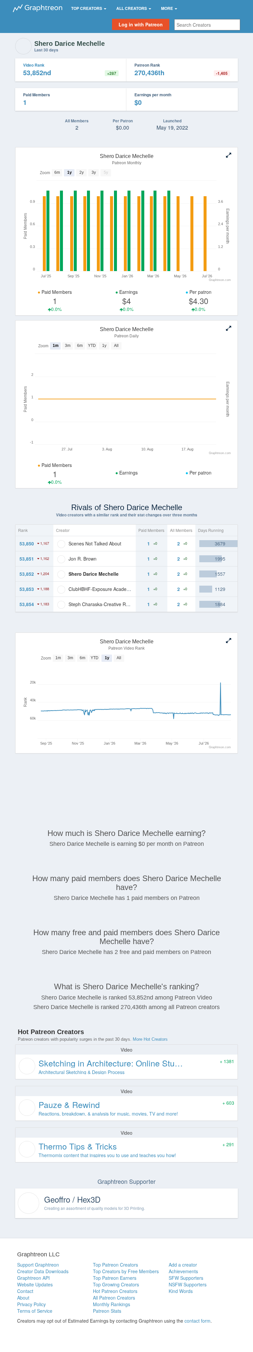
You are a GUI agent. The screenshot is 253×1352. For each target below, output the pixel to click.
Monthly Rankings (111, 1304)
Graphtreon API (33, 1278)
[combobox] (207, 24)
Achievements (183, 1271)
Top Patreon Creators (115, 1264)
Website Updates (35, 1284)
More (167, 8)
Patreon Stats (107, 1310)
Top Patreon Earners (114, 1278)
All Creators (132, 8)
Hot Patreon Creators (115, 1291)
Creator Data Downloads (43, 1271)
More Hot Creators (150, 1039)
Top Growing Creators (116, 1284)
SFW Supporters (186, 1278)
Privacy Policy (31, 1304)
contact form (197, 1320)
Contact (25, 1291)
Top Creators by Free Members (126, 1271)
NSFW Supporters (188, 1284)
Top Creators (87, 8)
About (23, 1297)
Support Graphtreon (38, 1264)
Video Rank (33, 65)
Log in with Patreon (141, 24)
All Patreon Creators (114, 1297)
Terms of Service (34, 1310)
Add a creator (183, 1264)
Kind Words (181, 1291)
